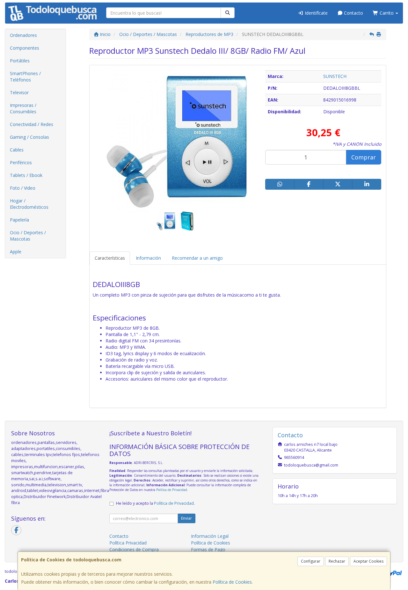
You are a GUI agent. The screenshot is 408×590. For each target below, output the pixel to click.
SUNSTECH (334, 76)
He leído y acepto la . (155, 503)
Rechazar (337, 561)
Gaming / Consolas (29, 137)
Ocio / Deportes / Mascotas (28, 235)
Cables (17, 150)
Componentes (24, 48)
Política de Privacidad (171, 490)
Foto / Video (22, 188)
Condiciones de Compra (134, 549)
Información (148, 258)
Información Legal (210, 536)
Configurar (310, 561)
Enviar (186, 518)
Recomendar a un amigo (197, 258)
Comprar (363, 157)
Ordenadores (23, 35)
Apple (15, 252)
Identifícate (315, 13)
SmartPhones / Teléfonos (25, 76)
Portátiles (20, 61)
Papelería (19, 220)
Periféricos (21, 162)
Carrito (386, 13)
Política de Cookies (232, 582)
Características (110, 258)
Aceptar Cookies (368, 561)
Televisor (19, 92)
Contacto (353, 13)
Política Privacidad (128, 543)
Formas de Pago (208, 549)
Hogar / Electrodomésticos (29, 204)
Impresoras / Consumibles (23, 108)
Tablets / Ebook (26, 175)
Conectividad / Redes (31, 124)
